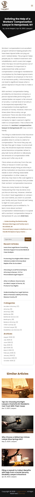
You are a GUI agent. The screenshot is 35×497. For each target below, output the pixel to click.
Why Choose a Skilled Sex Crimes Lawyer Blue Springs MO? (16, 438)
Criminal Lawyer (9, 327)
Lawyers (29, 28)
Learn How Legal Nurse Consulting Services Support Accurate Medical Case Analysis (16, 249)
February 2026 (8, 353)
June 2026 (7, 342)
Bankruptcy (7, 319)
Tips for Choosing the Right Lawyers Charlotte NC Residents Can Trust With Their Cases (15, 404)
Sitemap (22, 493)
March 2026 (8, 350)
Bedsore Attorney (9, 322)
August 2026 (8, 337)
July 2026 (7, 340)
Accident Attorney (10, 306)
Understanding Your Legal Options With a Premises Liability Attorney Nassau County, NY (16, 294)
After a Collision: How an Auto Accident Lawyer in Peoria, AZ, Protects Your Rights (14, 283)
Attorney (7, 309)
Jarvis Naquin (10, 28)
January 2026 (8, 355)
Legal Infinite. (22, 491)
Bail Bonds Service (10, 317)
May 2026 (7, 345)
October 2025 (8, 361)
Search (28, 239)
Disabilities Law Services (12, 330)
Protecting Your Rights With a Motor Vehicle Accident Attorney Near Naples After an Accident (16, 261)
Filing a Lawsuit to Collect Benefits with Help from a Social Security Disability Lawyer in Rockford (16, 472)
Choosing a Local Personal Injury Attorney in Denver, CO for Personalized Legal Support (15, 272)
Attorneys (7, 312)
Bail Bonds (7, 314)
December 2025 (9, 358)
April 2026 (7, 348)
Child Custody (8, 325)
